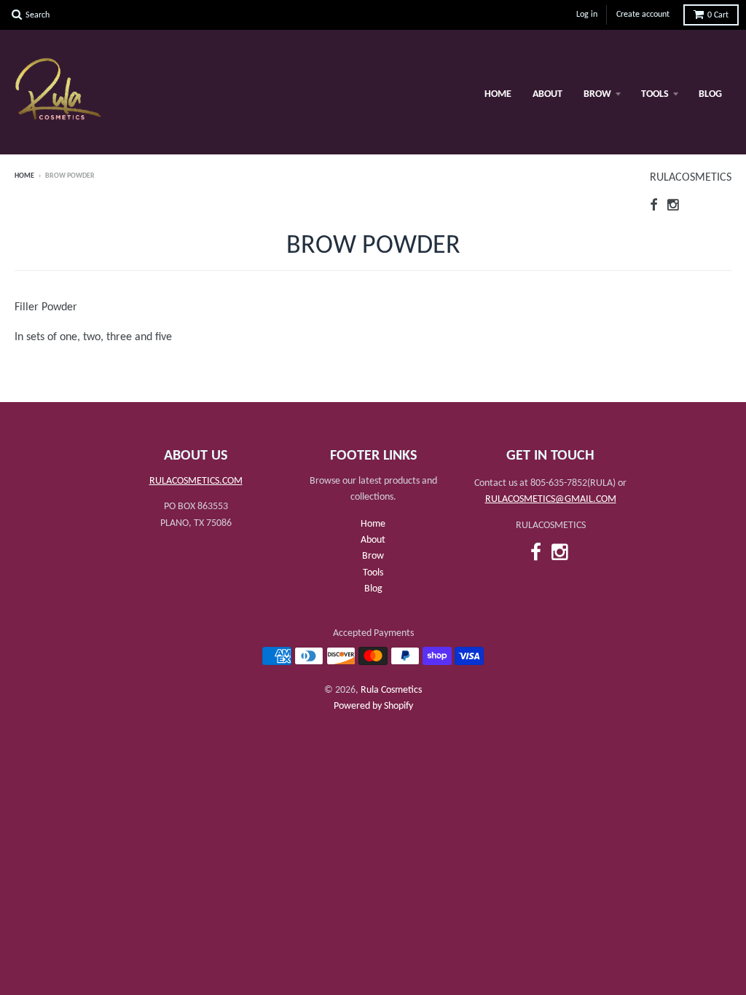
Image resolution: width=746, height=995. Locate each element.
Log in (586, 14)
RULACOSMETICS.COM (196, 481)
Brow (597, 94)
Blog (710, 94)
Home (497, 94)
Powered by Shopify (373, 706)
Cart (718, 15)
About (547, 94)
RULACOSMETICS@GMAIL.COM (550, 499)
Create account (643, 14)
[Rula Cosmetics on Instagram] (673, 206)
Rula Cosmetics (391, 690)
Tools (655, 94)
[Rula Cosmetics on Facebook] (653, 206)
